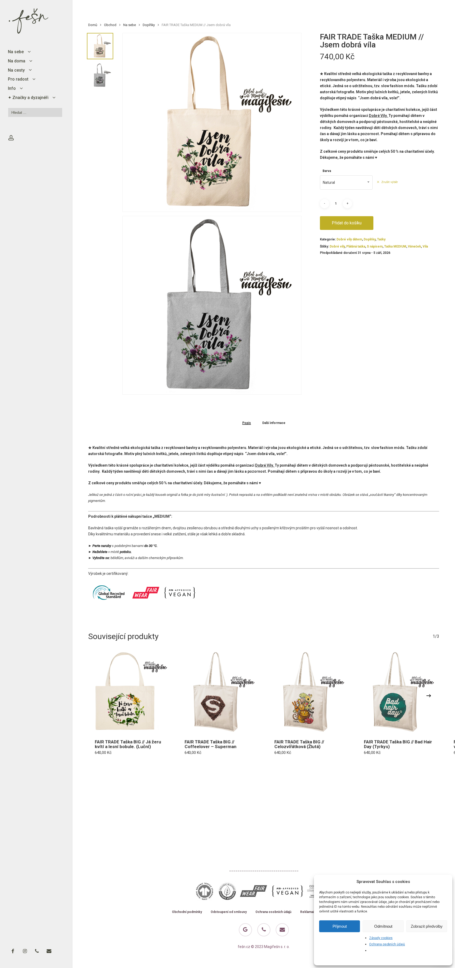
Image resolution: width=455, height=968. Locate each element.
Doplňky (149, 25)
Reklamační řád (311, 912)
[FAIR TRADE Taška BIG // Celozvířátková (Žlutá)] (309, 692)
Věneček (414, 246)
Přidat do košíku (347, 222)
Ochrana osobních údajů (387, 944)
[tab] (246, 423)
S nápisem (375, 246)
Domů (92, 25)
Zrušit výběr (389, 182)
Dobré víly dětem (349, 239)
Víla (425, 246)
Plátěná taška (355, 246)
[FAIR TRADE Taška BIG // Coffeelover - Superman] (219, 692)
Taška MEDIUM (395, 246)
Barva (327, 171)
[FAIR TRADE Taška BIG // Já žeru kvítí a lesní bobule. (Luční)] (129, 692)
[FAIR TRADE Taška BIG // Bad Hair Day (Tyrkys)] (398, 692)
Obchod (110, 25)
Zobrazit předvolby (427, 926)
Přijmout (340, 926)
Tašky (381, 239)
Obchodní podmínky (187, 912)
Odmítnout (383, 926)
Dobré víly (337, 246)
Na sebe (129, 25)
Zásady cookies (381, 938)
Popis (246, 423)
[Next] (428, 695)
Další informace (273, 423)
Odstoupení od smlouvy (229, 912)
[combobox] (346, 182)
